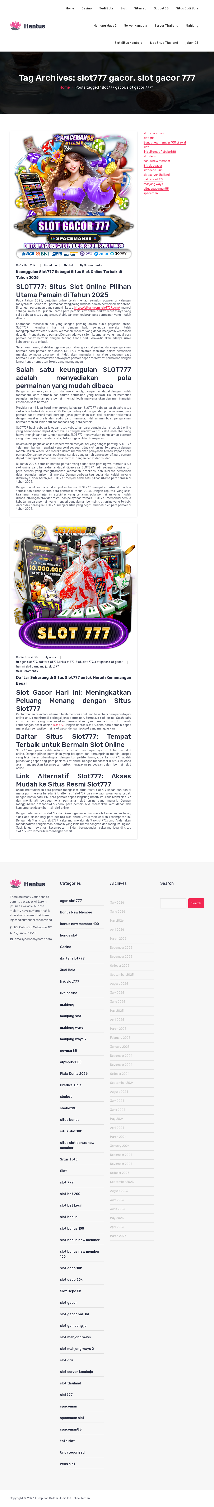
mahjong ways (153, 184)
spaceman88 (71, 1429)
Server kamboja (135, 25)
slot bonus (69, 1217)
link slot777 (66, 662)
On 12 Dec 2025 (26, 265)
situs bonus (69, 1120)
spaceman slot (72, 1418)
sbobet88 (68, 1108)
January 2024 (120, 1146)
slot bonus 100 (72, 1228)
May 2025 (117, 1011)
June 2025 (117, 1002)
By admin (50, 265)
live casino (68, 993)
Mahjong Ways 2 (105, 25)
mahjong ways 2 (73, 1039)
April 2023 (117, 1227)
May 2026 (117, 920)
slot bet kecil (71, 1205)
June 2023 (117, 1209)
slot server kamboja (76, 1372)
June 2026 (117, 911)
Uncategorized (72, 1452)
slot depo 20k (71, 1280)
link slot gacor (153, 165)
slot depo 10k (71, 1268)
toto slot (67, 1441)
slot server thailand (157, 175)
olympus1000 (71, 1062)
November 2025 (121, 957)
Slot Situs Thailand (164, 43)
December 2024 (121, 1056)
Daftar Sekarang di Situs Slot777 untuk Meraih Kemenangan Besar (73, 680)
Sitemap (140, 8)
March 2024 (118, 1137)
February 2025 (120, 1038)
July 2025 (117, 993)
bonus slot (69, 935)
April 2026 (117, 929)
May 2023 (117, 1218)
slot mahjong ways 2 (77, 1349)
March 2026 (118, 938)
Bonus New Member (76, 912)
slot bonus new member (80, 1240)
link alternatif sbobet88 (160, 152)
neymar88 (68, 1051)
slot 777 (88, 662)
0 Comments (92, 265)
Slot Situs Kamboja (128, 43)
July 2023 (117, 1200)
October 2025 (119, 966)
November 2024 (121, 1065)
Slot (124, 8)
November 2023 (121, 1164)
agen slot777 (28, 662)
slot (146, 147)
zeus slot (67, 1464)
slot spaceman (154, 133)
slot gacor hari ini (74, 1314)
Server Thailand (166, 25)
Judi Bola (106, 8)
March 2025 (118, 1029)
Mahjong (192, 25)
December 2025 (121, 947)
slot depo (150, 156)
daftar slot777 (48, 662)
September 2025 (122, 975)
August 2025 (119, 984)
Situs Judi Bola (187, 8)
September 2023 (122, 1182)
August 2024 (119, 1092)
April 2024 (117, 1128)
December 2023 (121, 1155)
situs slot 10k (71, 1131)
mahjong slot (71, 1016)
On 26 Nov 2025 (27, 657)
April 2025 (117, 1020)
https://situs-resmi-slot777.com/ (97, 307)
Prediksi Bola (71, 1085)
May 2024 (117, 1119)
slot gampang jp (36, 666)
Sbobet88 (161, 8)
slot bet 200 (70, 1194)
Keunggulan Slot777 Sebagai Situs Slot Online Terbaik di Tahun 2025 (69, 274)
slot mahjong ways (75, 1337)
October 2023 (119, 1173)
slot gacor (101, 662)
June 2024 (117, 1110)
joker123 (192, 43)
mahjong (67, 1004)
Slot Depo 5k (70, 1291)
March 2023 (118, 1236)
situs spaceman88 (156, 188)
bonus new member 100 (79, 924)
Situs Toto (69, 1159)
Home (70, 8)
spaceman (151, 193)
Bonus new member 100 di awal (165, 142)
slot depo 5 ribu (154, 170)
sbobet (66, 1097)
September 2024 (122, 1083)
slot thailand (70, 1383)
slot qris (149, 138)
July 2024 (117, 1101)
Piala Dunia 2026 (74, 1074)
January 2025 (120, 1047)
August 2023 (119, 1191)
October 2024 (119, 1074)
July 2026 (117, 902)
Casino (87, 8)
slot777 (54, 666)
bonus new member (157, 161)
